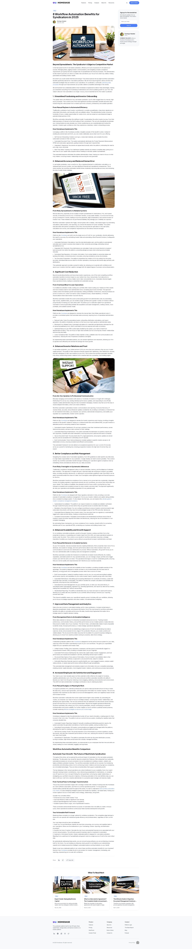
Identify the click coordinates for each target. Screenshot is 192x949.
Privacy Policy (132, 942)
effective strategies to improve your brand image (77, 709)
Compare (96, 2)
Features (83, 2)
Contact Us (109, 933)
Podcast (127, 933)
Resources (111, 2)
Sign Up (129, 25)
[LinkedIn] (54, 933)
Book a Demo (134, 2)
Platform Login (128, 924)
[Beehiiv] (61, 933)
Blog (126, 930)
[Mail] (65, 933)
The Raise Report (129, 927)
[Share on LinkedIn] (58, 860)
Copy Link (70, 860)
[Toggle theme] (127, 3)
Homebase (64, 235)
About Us (103, 2)
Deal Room (91, 930)
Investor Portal (92, 933)
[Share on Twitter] (62, 860)
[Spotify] (57, 933)
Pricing (90, 2)
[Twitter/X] (68, 933)
